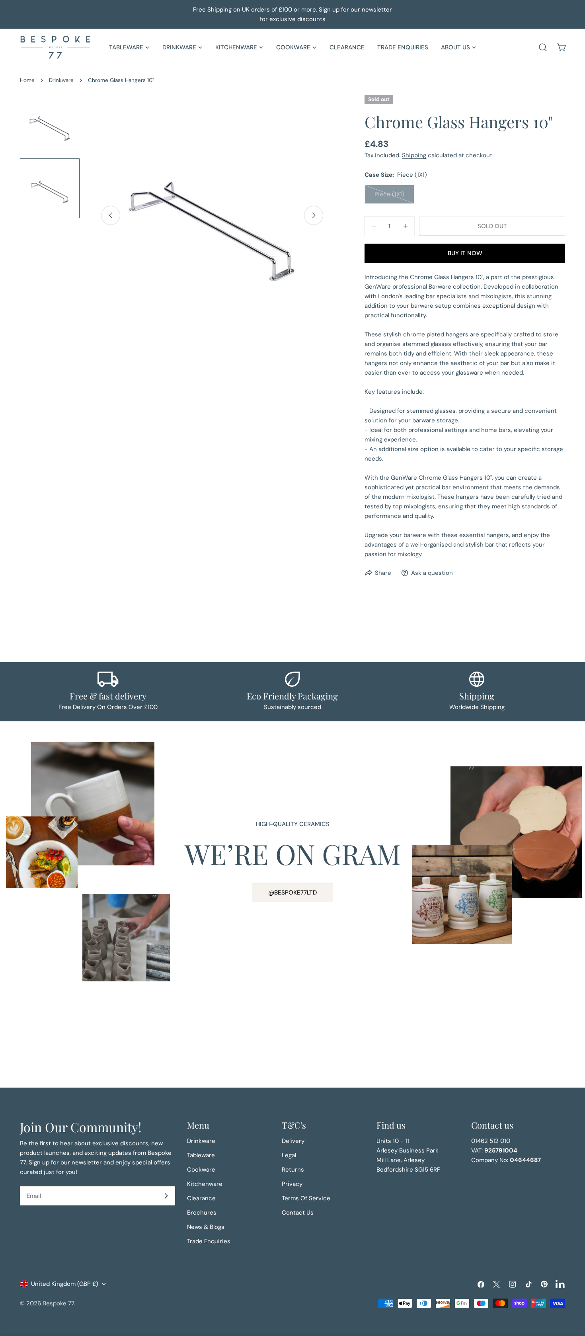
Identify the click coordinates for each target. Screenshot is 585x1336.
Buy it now (465, 253)
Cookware (201, 1170)
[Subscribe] (166, 1196)
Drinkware (61, 80)
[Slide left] (110, 215)
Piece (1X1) (394, 197)
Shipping (414, 155)
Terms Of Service (306, 1198)
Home (27, 80)
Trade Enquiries (208, 1241)
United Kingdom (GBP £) (64, 1284)
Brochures (201, 1213)
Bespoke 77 (58, 1303)
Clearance (201, 1198)
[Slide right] (313, 215)
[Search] (543, 47)
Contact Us (298, 1213)
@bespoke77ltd (292, 893)
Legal (289, 1155)
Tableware (201, 1155)
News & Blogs (205, 1227)
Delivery (293, 1141)
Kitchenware (204, 1184)
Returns (293, 1170)
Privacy (292, 1184)
